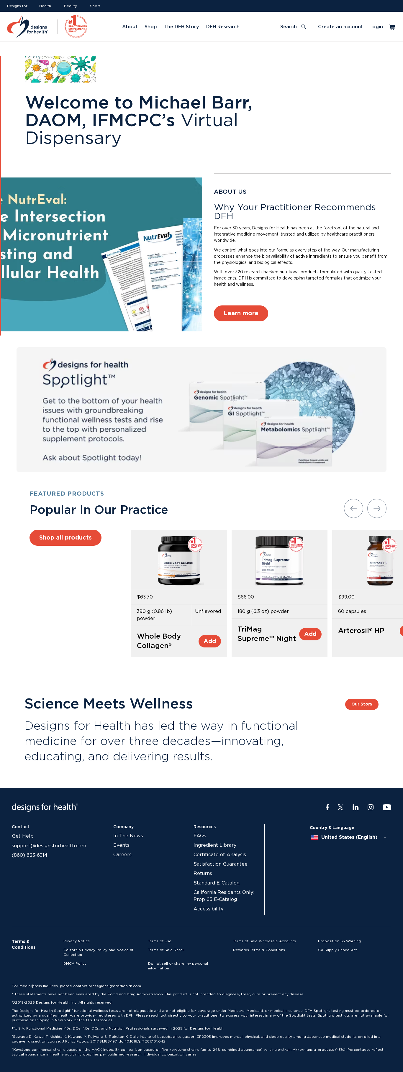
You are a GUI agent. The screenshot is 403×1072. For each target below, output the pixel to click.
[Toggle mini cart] (392, 27)
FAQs (200, 835)
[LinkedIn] (356, 807)
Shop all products (65, 538)
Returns (203, 873)
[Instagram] (371, 807)
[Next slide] (376, 508)
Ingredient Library (215, 845)
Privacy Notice (76, 941)
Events (121, 845)
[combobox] (348, 837)
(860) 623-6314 (29, 855)
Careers (122, 854)
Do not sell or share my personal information (178, 966)
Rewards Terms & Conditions (259, 950)
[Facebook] (327, 807)
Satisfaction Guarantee (221, 864)
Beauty (70, 6)
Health (45, 6)
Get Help (23, 836)
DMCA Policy (74, 963)
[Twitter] (341, 807)
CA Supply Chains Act (337, 950)
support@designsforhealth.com (49, 846)
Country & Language (332, 828)
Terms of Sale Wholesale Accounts (264, 941)
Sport (95, 6)
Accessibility (208, 909)
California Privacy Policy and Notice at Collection (98, 952)
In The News (128, 835)
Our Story (361, 704)
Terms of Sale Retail (166, 950)
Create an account (340, 26)
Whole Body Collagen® (159, 641)
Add (210, 641)
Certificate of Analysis (220, 854)
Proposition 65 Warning (339, 941)
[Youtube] (387, 807)
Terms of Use (159, 941)
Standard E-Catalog (217, 883)
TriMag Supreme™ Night (266, 634)
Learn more (241, 313)
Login (376, 26)
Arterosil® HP (361, 630)
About (129, 26)
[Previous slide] (353, 508)
